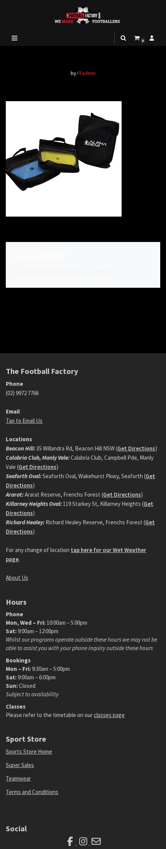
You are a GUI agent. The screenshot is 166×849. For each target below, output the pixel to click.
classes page (109, 715)
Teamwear (18, 778)
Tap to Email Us (24, 420)
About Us (17, 577)
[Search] (123, 38)
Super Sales (20, 765)
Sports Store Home (29, 751)
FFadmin (86, 73)
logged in (55, 271)
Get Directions (136, 448)
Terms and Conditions (32, 792)
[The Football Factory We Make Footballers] (83, 15)
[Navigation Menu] (14, 38)
